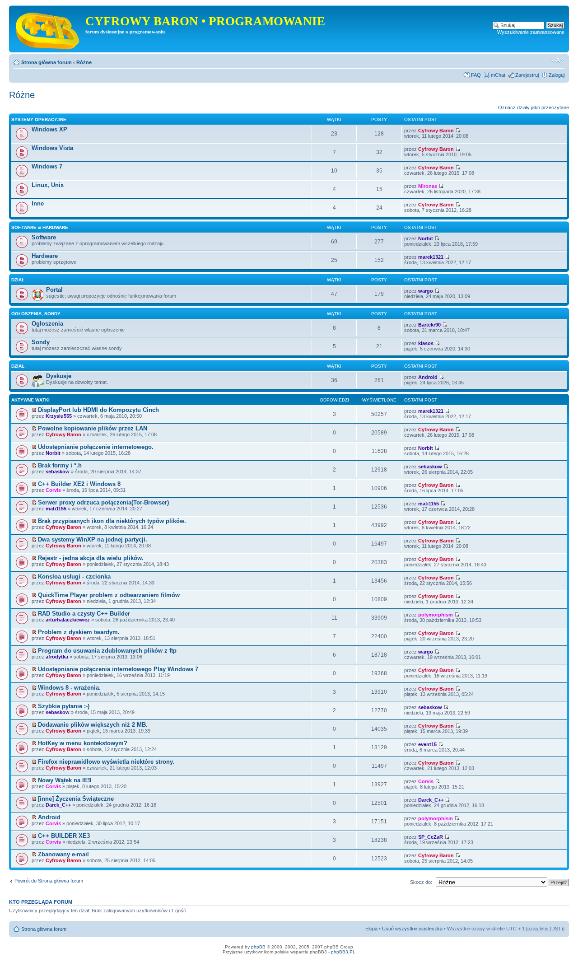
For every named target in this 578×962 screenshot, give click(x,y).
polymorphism (435, 614)
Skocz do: (421, 882)
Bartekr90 (429, 324)
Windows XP (49, 129)
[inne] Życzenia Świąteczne (76, 798)
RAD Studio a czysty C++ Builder (84, 613)
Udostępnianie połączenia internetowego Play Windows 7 (118, 669)
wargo (425, 291)
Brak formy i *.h (60, 465)
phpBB (258, 946)
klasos (426, 343)
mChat (498, 75)
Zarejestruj (527, 75)
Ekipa (371, 928)
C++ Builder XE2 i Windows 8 (79, 484)
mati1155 (56, 508)
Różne (84, 62)
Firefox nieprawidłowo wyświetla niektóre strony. (106, 761)
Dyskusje (58, 376)
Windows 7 (47, 166)
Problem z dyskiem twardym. (79, 632)
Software (44, 237)
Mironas (427, 186)
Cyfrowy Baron (436, 130)
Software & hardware (39, 227)
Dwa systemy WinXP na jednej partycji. (92, 539)
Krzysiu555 (59, 416)
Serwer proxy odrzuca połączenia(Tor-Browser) (103, 502)
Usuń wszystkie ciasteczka (412, 928)
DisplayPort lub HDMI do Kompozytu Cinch (98, 409)
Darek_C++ (58, 805)
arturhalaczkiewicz (68, 619)
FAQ (476, 75)
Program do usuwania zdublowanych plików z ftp (107, 650)
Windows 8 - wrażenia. (69, 687)
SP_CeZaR (430, 837)
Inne (38, 203)
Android (428, 377)
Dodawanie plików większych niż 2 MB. (93, 724)
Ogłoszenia (47, 323)
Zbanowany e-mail (63, 854)
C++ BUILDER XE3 (64, 835)
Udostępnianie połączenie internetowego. (96, 447)
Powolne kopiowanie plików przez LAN (92, 428)
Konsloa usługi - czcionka (74, 576)
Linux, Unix (48, 185)
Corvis (53, 490)
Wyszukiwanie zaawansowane (530, 32)
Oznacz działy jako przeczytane (533, 107)
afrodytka (57, 656)
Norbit (425, 238)
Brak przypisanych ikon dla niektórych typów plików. (112, 521)
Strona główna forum (46, 62)
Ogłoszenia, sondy (36, 313)
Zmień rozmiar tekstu (557, 60)
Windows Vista (52, 148)
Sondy (41, 342)
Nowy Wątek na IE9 (64, 780)
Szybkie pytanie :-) (63, 706)
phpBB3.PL (343, 951)
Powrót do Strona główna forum (48, 880)
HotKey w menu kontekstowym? (82, 743)
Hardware (45, 255)
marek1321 (430, 257)
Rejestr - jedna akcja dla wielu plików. (91, 558)
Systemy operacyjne (38, 119)
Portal (54, 289)
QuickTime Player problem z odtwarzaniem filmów (109, 595)
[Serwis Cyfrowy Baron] (48, 29)
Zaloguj (556, 75)
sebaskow (58, 471)
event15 (427, 744)
